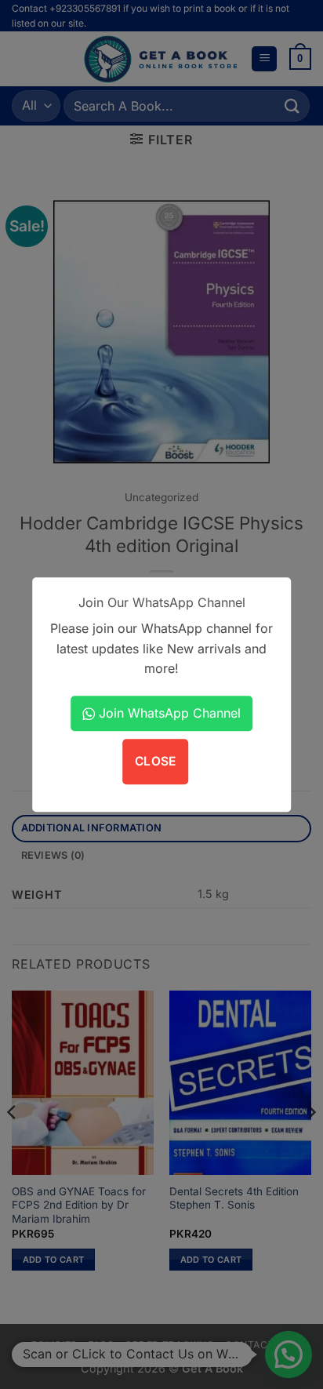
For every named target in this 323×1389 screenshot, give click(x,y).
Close (155, 761)
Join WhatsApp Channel (168, 713)
